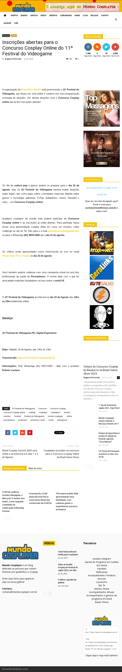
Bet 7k (101, 585)
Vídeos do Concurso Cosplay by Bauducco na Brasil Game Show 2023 (101, 370)
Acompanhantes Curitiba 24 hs (101, 187)
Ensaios (24, 15)
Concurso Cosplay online (14, 412)
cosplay (32, 412)
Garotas (34, 15)
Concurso (42, 408)
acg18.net (102, 194)
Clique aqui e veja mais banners (101, 655)
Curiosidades (66, 15)
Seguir (88, 44)
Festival (17, 416)
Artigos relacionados (14, 468)
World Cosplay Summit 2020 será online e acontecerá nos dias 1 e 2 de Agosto (20, 454)
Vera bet (101, 578)
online (69, 416)
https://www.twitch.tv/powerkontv (36, 357)
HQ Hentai (101, 565)
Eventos (14, 15)
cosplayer (43, 412)
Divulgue (94, 15)
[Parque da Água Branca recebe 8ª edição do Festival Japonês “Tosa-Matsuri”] (90, 436)
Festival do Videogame (34, 416)
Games (77, 15)
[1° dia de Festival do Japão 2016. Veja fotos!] (90, 408)
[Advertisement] (60, 71)
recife (51, 420)
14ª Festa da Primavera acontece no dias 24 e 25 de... (109, 454)
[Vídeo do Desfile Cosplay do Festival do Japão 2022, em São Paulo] (49, 567)
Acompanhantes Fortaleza (101, 575)
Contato (104, 15)
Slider (14, 35)
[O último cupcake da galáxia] (49, 582)
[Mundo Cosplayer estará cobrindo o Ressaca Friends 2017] (90, 421)
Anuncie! (7, 23)
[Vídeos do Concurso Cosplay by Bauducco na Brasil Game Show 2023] (102, 354)
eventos (7, 416)
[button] (116, 19)
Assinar (115, 44)
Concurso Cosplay (58, 408)
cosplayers (55, 412)
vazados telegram (101, 558)
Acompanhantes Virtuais (101, 592)
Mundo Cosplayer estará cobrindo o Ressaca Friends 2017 (109, 421)
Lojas (85, 15)
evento (67, 412)
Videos (43, 15)
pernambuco (9, 420)
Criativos (53, 15)
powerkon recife (38, 420)
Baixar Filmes (102, 602)
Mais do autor (35, 468)
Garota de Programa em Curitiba (102, 562)
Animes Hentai (101, 588)
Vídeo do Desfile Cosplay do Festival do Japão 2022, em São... (68, 567)
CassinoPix (101, 582)
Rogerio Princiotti (13, 59)
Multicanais (102, 572)
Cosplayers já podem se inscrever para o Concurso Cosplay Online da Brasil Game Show (61, 454)
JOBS (16, 23)
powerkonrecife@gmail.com (63, 231)
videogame (62, 420)
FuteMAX (101, 568)
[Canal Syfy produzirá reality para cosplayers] (49, 554)
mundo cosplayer (55, 416)
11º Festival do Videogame (23, 408)
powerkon (22, 420)
